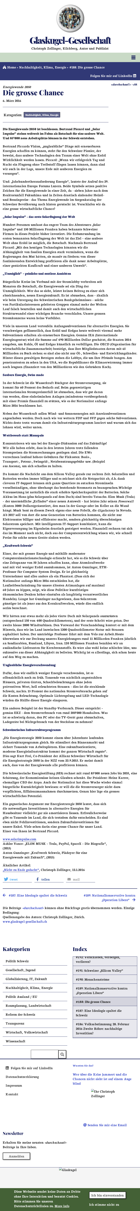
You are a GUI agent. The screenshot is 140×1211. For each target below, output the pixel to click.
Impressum (14, 1085)
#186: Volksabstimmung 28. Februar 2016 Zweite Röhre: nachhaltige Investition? (102, 1028)
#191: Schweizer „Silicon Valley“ (99, 970)
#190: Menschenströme (92, 979)
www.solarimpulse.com (19, 839)
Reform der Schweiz (20, 1014)
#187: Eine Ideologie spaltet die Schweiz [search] (36, 895)
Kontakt (12, 1094)
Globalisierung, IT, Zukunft (26, 978)
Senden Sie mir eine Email (107, 1125)
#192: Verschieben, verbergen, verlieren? (98, 959)
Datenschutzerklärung (22, 1076)
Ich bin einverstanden (107, 1195)
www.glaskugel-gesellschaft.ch (25, 921)
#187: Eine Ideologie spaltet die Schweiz (99, 1012)
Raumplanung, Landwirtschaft (28, 1005)
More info (62, 1206)
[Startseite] (70, 18)
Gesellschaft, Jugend (21, 970)
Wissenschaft (15, 1041)
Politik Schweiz (17, 961)
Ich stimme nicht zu (104, 1204)
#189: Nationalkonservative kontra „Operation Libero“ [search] (109, 897)
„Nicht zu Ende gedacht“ (21, 869)
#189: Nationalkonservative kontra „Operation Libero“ (102, 990)
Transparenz (15, 1023)
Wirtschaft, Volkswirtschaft (27, 1032)
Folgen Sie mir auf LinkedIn (111, 75)
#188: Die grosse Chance (93, 1001)
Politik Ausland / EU (21, 996)
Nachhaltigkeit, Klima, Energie (42, 67)
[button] (17, 879)
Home (11, 67)
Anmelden (16, 1156)
